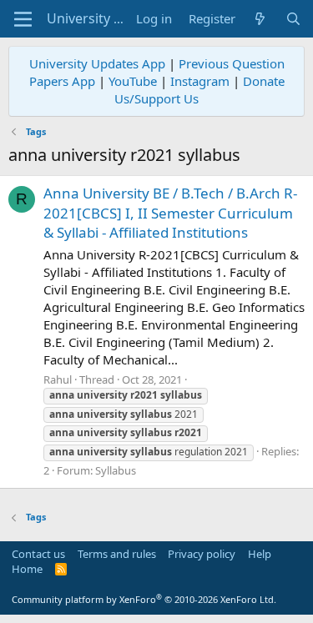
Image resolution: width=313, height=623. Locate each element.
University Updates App (97, 63)
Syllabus (115, 470)
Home (27, 568)
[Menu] (23, 19)
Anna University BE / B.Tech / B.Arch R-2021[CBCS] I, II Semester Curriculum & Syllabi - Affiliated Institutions (170, 213)
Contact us (38, 553)
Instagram (200, 81)
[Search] (293, 18)
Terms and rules (117, 553)
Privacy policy (201, 553)
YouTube (133, 81)
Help (259, 553)
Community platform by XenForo (144, 599)
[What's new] (260, 18)
